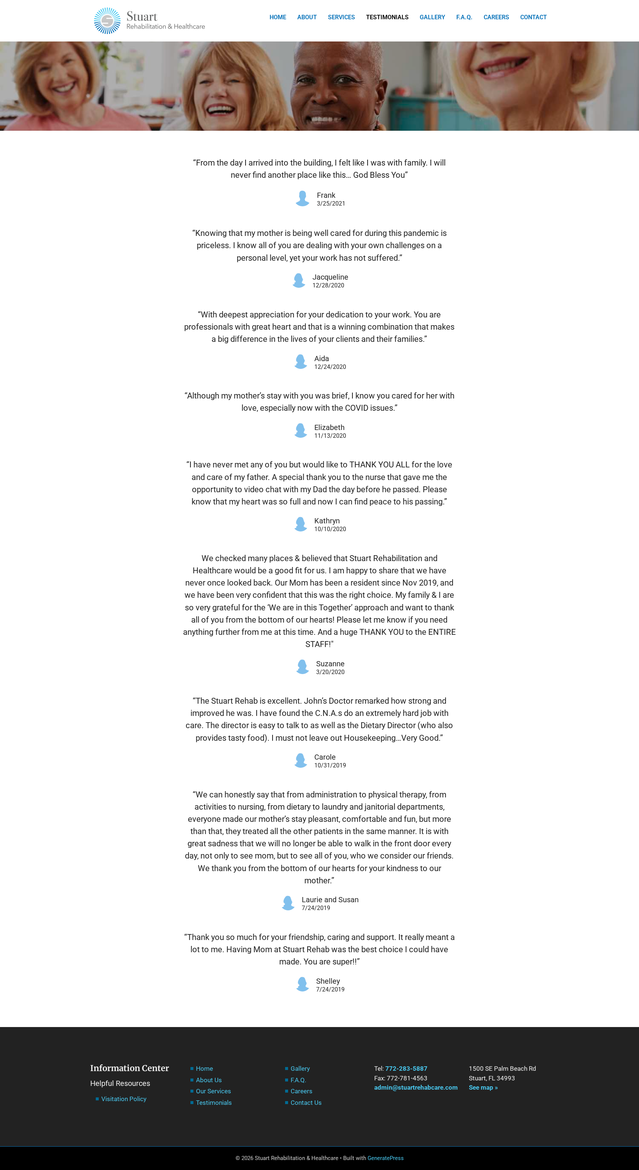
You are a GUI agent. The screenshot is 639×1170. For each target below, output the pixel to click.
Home (278, 17)
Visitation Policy (123, 1099)
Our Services (213, 1091)
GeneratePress (386, 1158)
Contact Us (306, 1102)
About (307, 17)
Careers (496, 17)
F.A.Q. (464, 17)
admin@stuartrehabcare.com (416, 1087)
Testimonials (387, 17)
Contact (533, 17)
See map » (483, 1087)
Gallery (432, 17)
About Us (209, 1080)
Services (341, 17)
